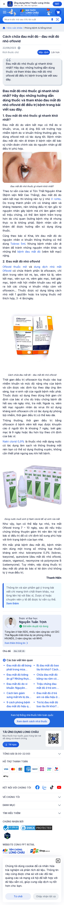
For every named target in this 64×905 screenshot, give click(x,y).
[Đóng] (3, 4)
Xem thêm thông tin (15, 643)
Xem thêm (12, 603)
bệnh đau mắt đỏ (29, 251)
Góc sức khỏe (14, 27)
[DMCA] (36, 828)
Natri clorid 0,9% (13, 441)
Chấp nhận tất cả (46, 896)
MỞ (57, 3)
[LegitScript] (19, 835)
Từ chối (18, 896)
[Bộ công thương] (11, 828)
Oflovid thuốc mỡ (15, 266)
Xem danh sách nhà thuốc (32, 721)
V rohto (56, 199)
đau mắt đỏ (19, 651)
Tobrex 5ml (17, 243)
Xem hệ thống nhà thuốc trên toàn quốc (32, 715)
